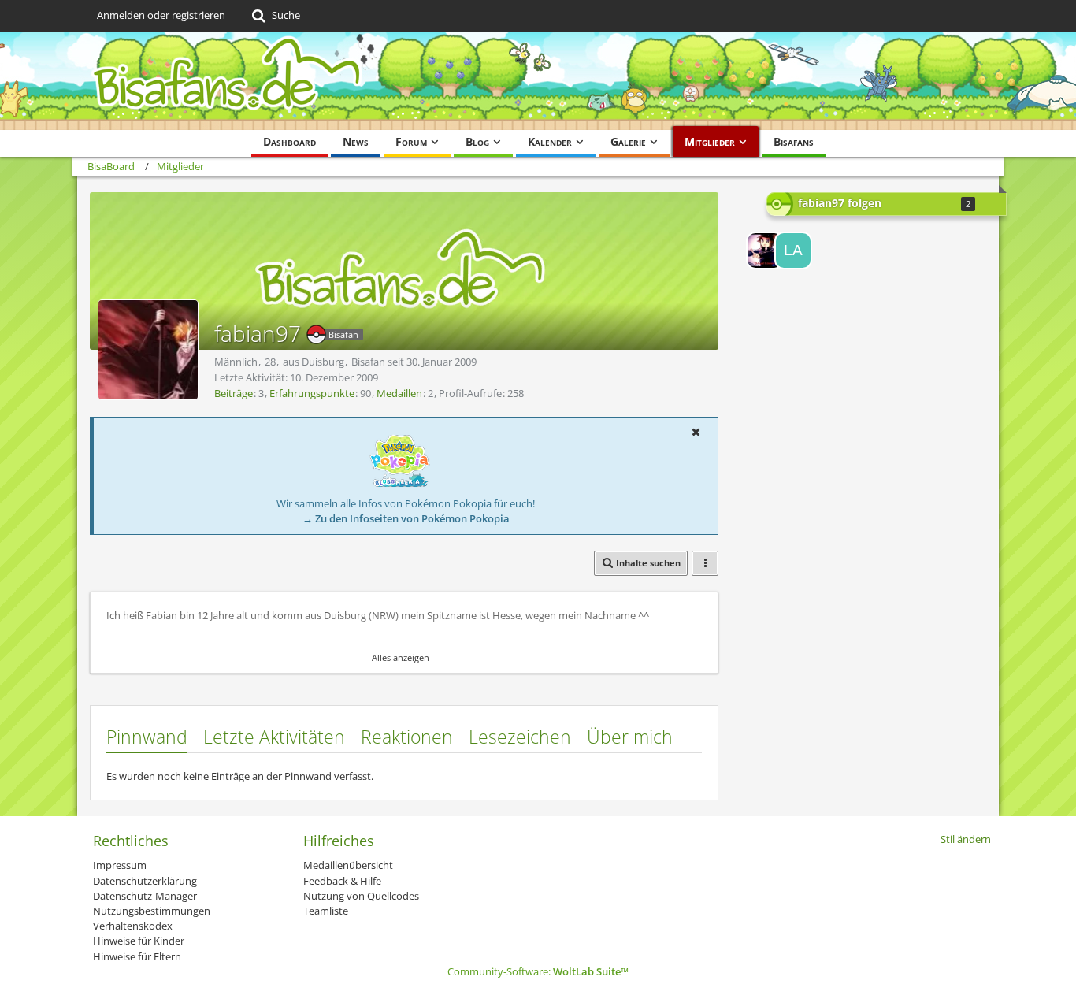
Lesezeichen (520, 736)
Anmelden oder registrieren (161, 15)
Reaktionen (407, 736)
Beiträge (233, 393)
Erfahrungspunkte (311, 393)
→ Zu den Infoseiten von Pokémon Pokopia (406, 518)
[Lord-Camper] (765, 250)
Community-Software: (538, 971)
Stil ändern (966, 839)
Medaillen (399, 393)
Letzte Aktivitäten (274, 736)
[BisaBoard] (538, 81)
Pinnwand (146, 736)
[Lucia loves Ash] (793, 250)
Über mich (630, 736)
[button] (695, 431)
